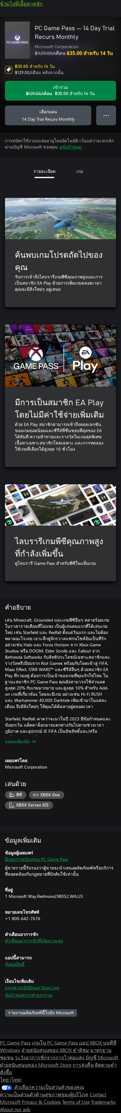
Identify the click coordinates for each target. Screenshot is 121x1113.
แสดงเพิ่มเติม (17, 741)
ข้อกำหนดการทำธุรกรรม (28, 995)
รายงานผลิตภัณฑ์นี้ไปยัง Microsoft (41, 1012)
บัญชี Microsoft (102, 1057)
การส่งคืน (83, 1064)
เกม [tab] (79, 171)
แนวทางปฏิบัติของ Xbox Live (32, 987)
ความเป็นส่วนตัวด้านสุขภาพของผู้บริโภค (44, 1094)
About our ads (15, 1109)
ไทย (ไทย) (11, 1079)
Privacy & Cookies (41, 1101)
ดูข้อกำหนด (71, 147)
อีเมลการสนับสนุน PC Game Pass (36, 859)
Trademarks (103, 1101)
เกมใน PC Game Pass (55, 1042)
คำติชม (81, 1050)
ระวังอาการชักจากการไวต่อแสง (49, 1057)
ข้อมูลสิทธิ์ (15, 964)
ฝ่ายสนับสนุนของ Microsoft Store (35, 1064)
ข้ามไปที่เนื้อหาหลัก (21, 3)
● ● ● (106, 115)
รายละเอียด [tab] (45, 171)
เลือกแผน (48, 115)
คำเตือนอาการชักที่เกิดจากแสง (34, 941)
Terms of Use (76, 1101)
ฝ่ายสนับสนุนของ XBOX (47, 1050)
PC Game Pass (15, 1042)
